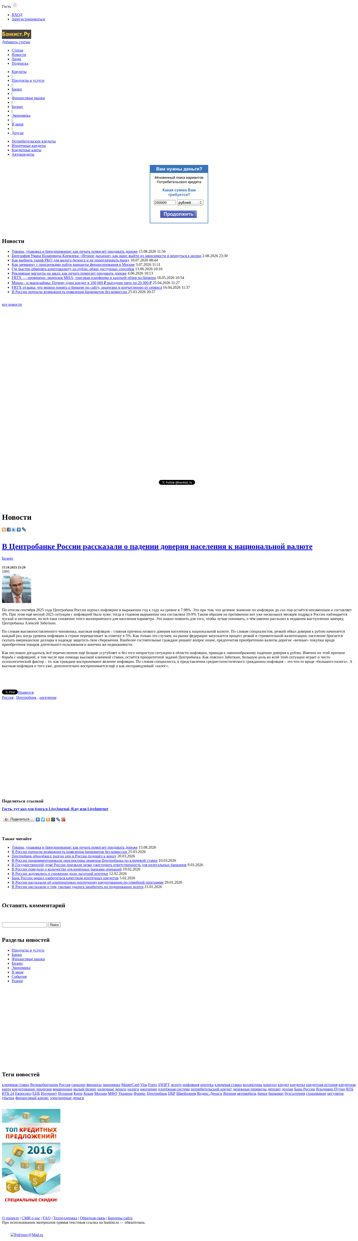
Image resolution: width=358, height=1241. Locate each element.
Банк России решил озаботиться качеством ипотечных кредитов (65, 878)
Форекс (139, 1093)
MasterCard (130, 1085)
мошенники (62, 1089)
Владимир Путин (330, 1089)
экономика (111, 1085)
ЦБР (171, 1093)
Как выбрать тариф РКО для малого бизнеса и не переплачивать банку (71, 260)
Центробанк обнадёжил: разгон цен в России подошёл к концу (64, 856)
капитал (270, 1085)
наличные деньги (111, 1089)
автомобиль (246, 1093)
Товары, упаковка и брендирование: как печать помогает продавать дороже (75, 251)
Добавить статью (16, 42)
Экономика (21, 115)
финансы (94, 1085)
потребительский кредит (211, 1089)
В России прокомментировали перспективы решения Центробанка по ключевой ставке (85, 860)
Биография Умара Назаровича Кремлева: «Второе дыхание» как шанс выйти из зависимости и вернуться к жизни (106, 256)
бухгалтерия (295, 1093)
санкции (78, 1085)
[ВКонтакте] (37, 819)
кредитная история (322, 1085)
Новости (19, 55)
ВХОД (17, 15)
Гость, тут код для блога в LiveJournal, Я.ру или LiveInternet (55, 809)
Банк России (304, 1089)
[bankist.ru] (16, 38)
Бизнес (17, 107)
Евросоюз (23, 1093)
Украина (125, 1093)
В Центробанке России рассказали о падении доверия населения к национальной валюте (157, 546)
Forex (152, 1085)
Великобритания (44, 1085)
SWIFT (164, 1085)
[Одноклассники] (48, 819)
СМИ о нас (31, 1218)
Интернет (49, 1093)
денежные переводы (250, 1089)
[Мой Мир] (53, 819)
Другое (18, 133)
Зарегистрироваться (28, 19)
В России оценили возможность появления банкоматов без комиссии (70, 292)
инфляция (191, 1085)
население (48, 697)
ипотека (207, 1085)
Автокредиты (23, 154)
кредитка (297, 1085)
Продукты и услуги (28, 80)
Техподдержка (65, 1218)
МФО (112, 1093)
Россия (7, 697)
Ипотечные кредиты (29, 146)
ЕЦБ (36, 1093)
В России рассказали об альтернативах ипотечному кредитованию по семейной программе (88, 882)
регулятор (335, 1093)
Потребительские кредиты (34, 141)
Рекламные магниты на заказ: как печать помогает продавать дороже (69, 273)
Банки (17, 89)
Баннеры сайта (120, 1218)
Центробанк (26, 697)
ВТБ (349, 1089)
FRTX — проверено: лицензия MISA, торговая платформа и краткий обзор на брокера (84, 278)
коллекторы (252, 1085)
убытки (8, 1098)
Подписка (20, 63)
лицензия (44, 1089)
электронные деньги (67, 1098)
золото (176, 1085)
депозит (274, 1089)
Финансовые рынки (28, 98)
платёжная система (174, 1089)
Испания (65, 1093)
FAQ (47, 1218)
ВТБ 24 (8, 1093)
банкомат (276, 1093)
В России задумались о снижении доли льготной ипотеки (60, 874)
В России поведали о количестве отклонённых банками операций (67, 869)
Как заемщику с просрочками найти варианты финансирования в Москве (73, 264)
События (19, 976)
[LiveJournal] (58, 819)
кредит (283, 1085)
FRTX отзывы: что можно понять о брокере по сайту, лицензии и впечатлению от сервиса (87, 287)
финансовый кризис (32, 1098)
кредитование (24, 1089)
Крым (88, 1093)
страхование (316, 1093)
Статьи (17, 50)
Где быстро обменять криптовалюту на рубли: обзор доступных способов (73, 269)
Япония (229, 1093)
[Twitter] (43, 819)
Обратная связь (92, 1218)
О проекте (10, 1218)
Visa (143, 1085)
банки (262, 1093)
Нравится (26, 692)
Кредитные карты (26, 150)
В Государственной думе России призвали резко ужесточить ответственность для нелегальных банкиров (99, 865)
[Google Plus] (63, 819)
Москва (100, 1093)
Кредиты (19, 72)
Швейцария (186, 1093)
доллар (287, 1089)
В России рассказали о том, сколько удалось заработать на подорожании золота (77, 887)
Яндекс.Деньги (209, 1093)
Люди (16, 59)
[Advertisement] (179, 393)
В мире (18, 124)
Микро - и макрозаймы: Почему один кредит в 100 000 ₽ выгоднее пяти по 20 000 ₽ (82, 283)
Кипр (78, 1093)
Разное (17, 981)
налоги (133, 1089)
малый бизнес (84, 1089)
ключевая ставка (15, 1085)
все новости (12, 304)
